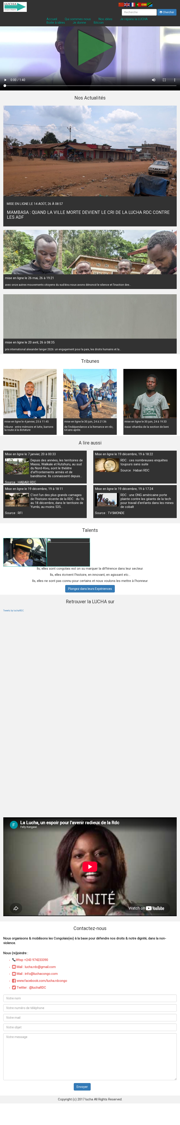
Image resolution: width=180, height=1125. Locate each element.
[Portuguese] (138, 4)
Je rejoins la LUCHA (134, 19)
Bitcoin (99, 22)
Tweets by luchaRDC (13, 610)
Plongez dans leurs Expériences (90, 588)
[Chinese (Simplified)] (121, 4)
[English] (127, 4)
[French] (133, 4)
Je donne (79, 22)
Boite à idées (56, 22)
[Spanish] (144, 4)
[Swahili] (150, 4)
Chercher (168, 12)
